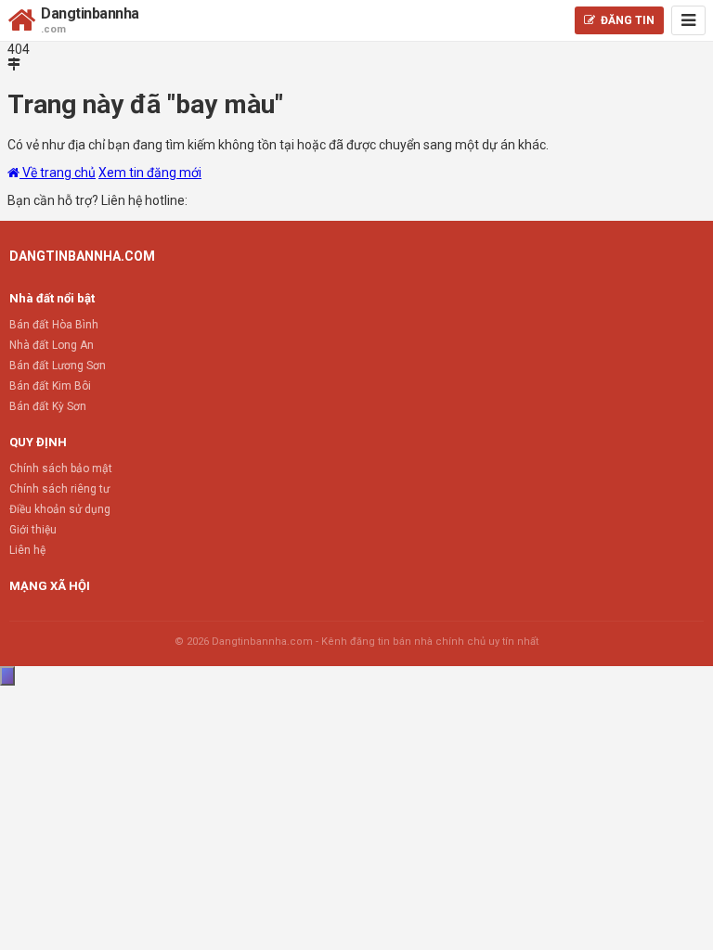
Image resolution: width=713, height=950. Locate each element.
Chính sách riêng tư (59, 488)
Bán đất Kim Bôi (50, 385)
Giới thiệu (33, 529)
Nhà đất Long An (51, 345)
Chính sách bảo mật (60, 468)
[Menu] (688, 20)
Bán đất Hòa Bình (53, 324)
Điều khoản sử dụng (59, 509)
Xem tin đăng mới (149, 172)
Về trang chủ (57, 172)
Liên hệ (27, 550)
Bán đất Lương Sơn (57, 365)
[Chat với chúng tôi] (7, 676)
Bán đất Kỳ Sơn (47, 406)
